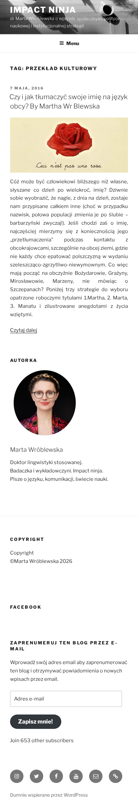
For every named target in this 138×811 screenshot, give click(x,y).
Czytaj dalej (23, 330)
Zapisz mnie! (35, 721)
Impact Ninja (43, 10)
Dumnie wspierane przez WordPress (49, 795)
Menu (72, 43)
